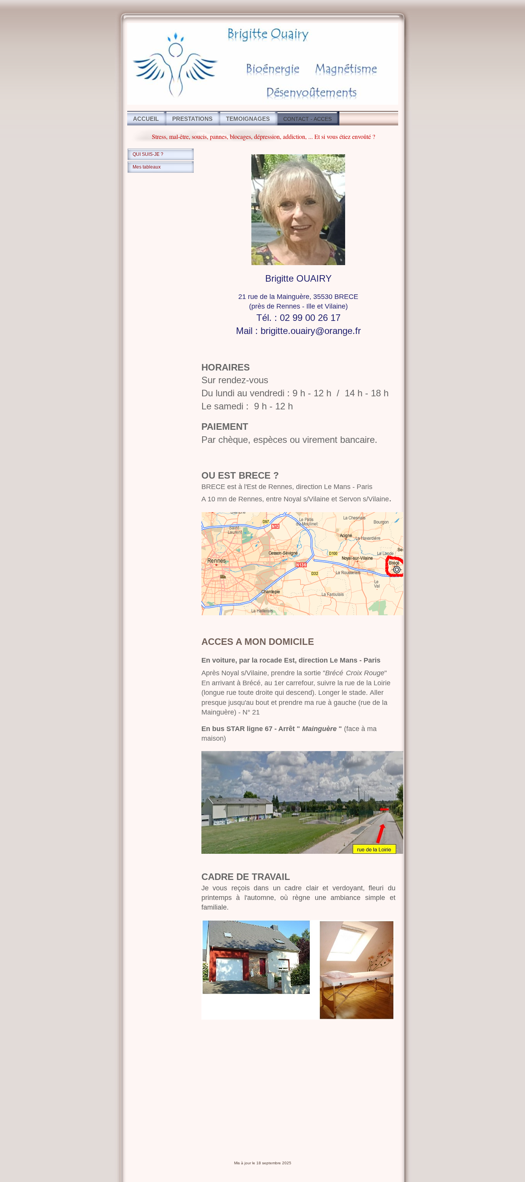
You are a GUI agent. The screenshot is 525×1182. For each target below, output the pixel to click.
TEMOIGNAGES (248, 118)
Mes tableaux (147, 167)
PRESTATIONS (192, 118)
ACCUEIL (146, 118)
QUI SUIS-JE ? (148, 154)
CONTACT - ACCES (307, 119)
